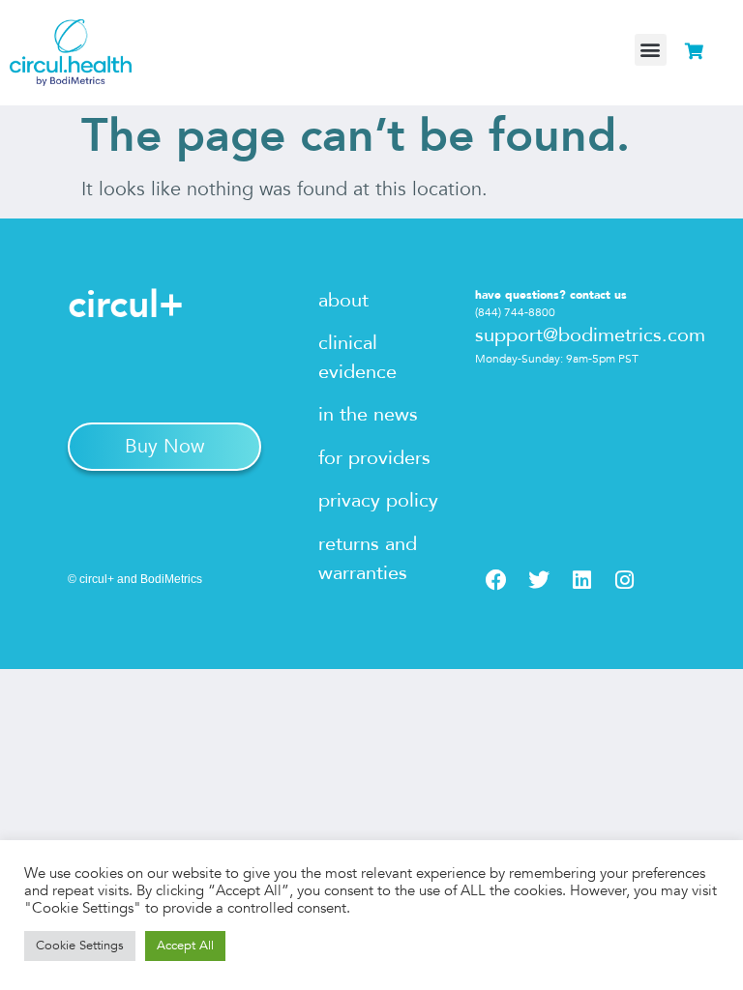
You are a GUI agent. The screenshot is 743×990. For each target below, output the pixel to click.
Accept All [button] (185, 945)
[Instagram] (624, 580)
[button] (651, 50)
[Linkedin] (581, 580)
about (343, 300)
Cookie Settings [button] (80, 945)
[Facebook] (496, 580)
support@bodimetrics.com (590, 335)
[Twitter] (539, 580)
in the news (368, 414)
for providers (374, 458)
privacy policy (378, 500)
